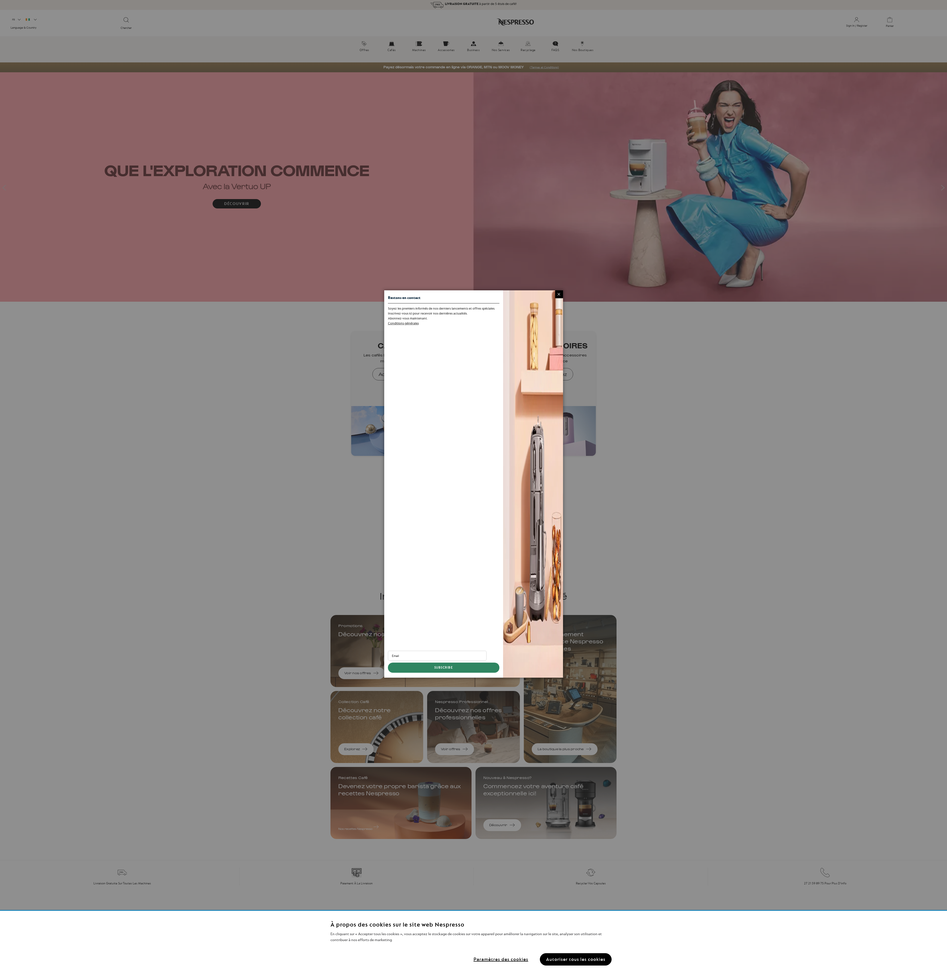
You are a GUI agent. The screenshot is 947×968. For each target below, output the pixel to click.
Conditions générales (403, 323)
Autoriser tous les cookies (575, 959)
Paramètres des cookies (501, 959)
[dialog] (473, 484)
